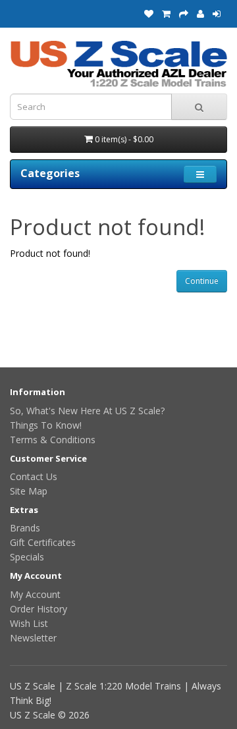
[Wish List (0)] (148, 14)
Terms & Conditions (52, 439)
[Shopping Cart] (166, 14)
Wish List (29, 623)
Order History (38, 609)
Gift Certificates (43, 542)
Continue (202, 280)
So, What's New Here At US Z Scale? (87, 410)
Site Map (28, 491)
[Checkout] (183, 14)
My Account (35, 594)
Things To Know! (46, 425)
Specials (27, 557)
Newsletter (33, 638)
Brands (25, 528)
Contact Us (33, 476)
